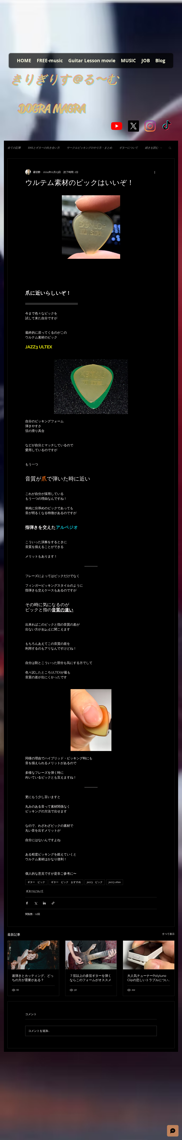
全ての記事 (14, 147)
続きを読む (151, 147)
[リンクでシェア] (53, 903)
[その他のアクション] (154, 172)
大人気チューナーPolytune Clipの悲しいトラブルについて (147, 978)
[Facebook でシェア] (27, 903)
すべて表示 (168, 933)
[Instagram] (150, 126)
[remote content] (91, 272)
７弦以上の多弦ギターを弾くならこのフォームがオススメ (90, 978)
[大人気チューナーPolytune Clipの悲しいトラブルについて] (148, 955)
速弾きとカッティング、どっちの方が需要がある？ (32, 978)
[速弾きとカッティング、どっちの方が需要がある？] (33, 955)
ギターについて (128, 147)
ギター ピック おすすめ (66, 882)
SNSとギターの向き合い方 (44, 147)
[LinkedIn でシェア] (44, 903)
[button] (170, 147)
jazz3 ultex (115, 882)
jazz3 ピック (95, 882)
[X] (133, 126)
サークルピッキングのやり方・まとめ (89, 147)
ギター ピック (36, 882)
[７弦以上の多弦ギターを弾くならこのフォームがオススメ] (91, 955)
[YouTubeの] (116, 126)
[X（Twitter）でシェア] (35, 903)
